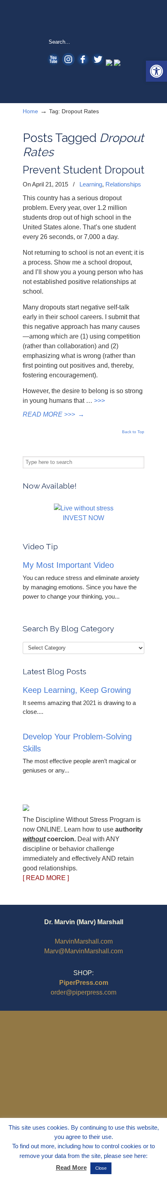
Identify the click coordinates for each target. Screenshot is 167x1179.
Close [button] (101, 1168)
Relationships (123, 184)
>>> (99, 400)
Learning (90, 184)
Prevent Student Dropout (83, 170)
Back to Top (133, 432)
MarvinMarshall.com (84, 941)
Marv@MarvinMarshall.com (83, 951)
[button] (156, 71)
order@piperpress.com (83, 992)
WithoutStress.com (83, 18)
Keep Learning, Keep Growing (77, 690)
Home (30, 111)
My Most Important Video (68, 565)
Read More (71, 1167)
